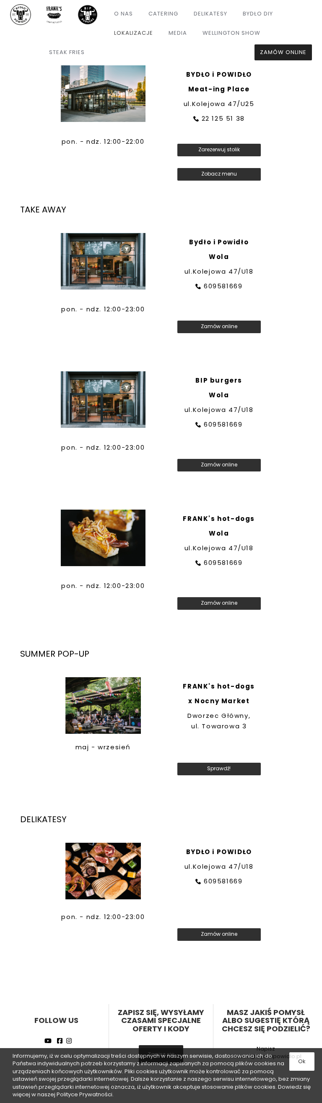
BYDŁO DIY (258, 14)
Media (178, 33)
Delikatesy (210, 14)
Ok (302, 1061)
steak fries (67, 52)
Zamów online (283, 52)
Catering (163, 14)
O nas (123, 14)
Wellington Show (231, 33)
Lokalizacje (133, 33)
